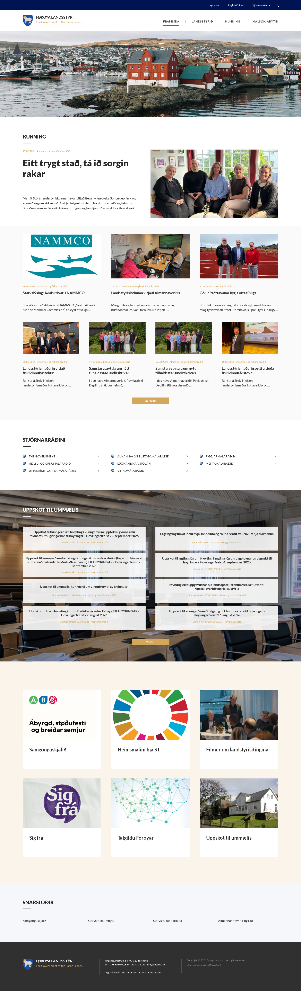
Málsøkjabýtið (265, 21)
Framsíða (171, 21)
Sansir (219, 965)
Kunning (232, 21)
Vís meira (150, 400)
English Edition (236, 5)
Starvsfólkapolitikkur (167, 920)
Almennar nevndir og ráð (235, 920)
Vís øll (150, 641)
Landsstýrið (202, 21)
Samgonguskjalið (34, 920)
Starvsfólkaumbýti (101, 920)
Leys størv (214, 5)
